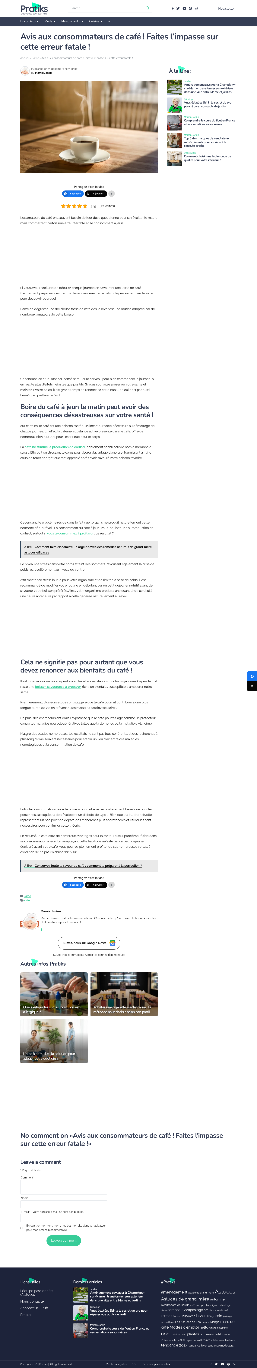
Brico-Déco (28, 21)
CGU (135, 1364)
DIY (206, 1310)
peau (183, 1334)
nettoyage (208, 1327)
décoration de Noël (219, 1310)
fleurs (176, 1316)
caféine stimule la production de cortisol (55, 447)
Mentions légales (116, 1364)
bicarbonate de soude (175, 1305)
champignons (212, 1305)
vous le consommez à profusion (70, 533)
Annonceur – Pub (34, 1308)
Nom (24, 1198)
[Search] (147, 8)
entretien (166, 1316)
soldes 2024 (217, 1340)
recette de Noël (177, 1340)
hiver (201, 1315)
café (27, 900)
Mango (214, 1321)
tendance (230, 1340)
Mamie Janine (43, 72)
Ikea (209, 1316)
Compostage (192, 1310)
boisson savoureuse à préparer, (58, 687)
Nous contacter (32, 1301)
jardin (217, 1316)
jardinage (227, 1316)
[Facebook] (252, 676)
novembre (222, 1327)
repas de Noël (194, 1340)
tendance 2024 (174, 1345)
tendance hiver (198, 1345)
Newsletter (226, 8)
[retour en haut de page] (247, 1347)
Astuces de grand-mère (185, 1298)
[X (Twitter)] (252, 686)
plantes (193, 1334)
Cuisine (94, 21)
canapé (200, 1305)
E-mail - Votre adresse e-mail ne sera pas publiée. (52, 1211)
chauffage (225, 1305)
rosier (206, 1340)
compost (174, 1310)
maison (205, 1322)
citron (164, 1310)
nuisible (176, 1334)
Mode (48, 21)
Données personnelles (156, 1364)
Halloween (187, 1316)
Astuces (225, 1291)
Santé (35, 58)
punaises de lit (210, 1334)
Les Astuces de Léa (188, 1321)
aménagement (174, 1292)
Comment (27, 1177)
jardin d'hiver (167, 1322)
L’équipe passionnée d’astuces (36, 1293)
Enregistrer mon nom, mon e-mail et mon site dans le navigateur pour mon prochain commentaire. (66, 1227)
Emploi (25, 1315)
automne (217, 1299)
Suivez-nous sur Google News (85, 943)
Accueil (24, 58)
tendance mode (217, 1345)
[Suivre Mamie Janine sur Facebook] (42, 930)
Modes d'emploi (184, 1327)
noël (166, 1334)
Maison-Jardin (70, 21)
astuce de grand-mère (201, 1292)
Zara (230, 1345)
